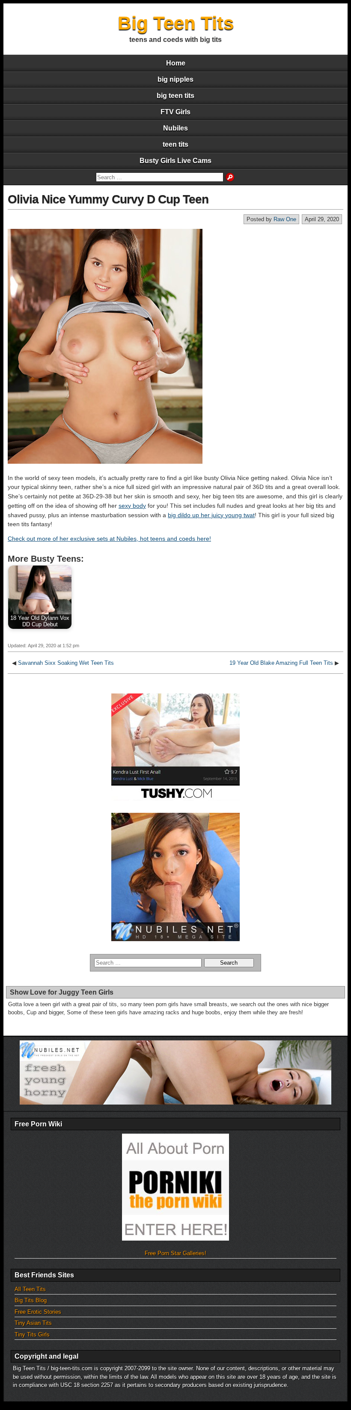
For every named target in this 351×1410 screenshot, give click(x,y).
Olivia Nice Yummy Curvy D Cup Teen (108, 199)
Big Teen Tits (176, 22)
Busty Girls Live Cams (175, 160)
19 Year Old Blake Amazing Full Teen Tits (281, 663)
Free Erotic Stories (38, 1312)
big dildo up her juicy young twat (211, 515)
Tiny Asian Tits (33, 1323)
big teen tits (175, 95)
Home (175, 63)
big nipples (175, 79)
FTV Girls (175, 112)
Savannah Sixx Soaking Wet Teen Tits (66, 663)
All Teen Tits (30, 1289)
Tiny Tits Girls (32, 1334)
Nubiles (175, 128)
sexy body (132, 505)
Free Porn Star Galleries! (175, 1253)
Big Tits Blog (31, 1300)
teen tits (175, 144)
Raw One (285, 219)
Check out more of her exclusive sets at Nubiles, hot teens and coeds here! (109, 538)
